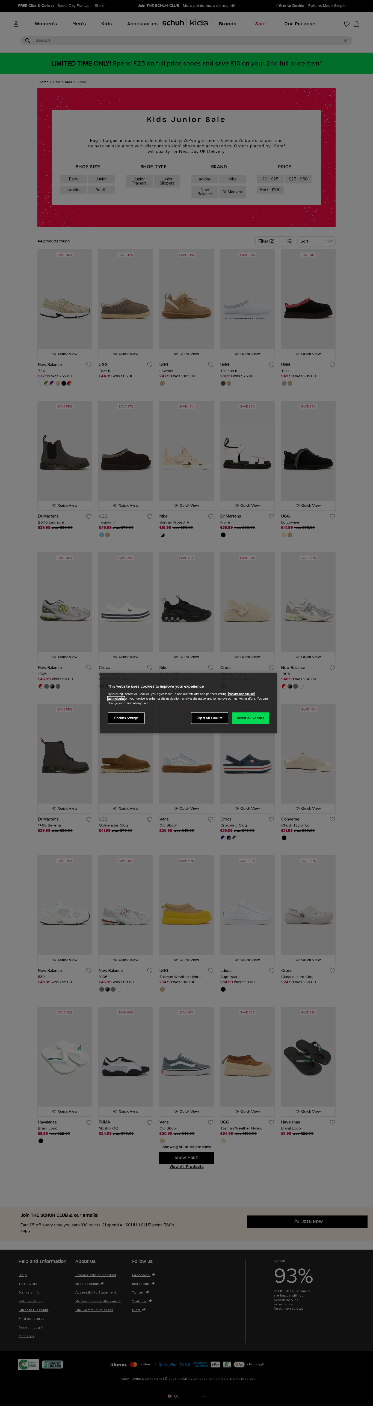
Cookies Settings (126, 718)
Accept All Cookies (250, 718)
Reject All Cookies (210, 718)
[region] (188, 703)
